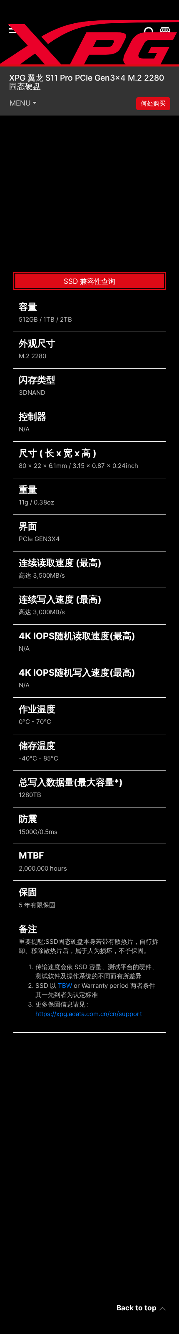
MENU (20, 103)
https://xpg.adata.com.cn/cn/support (88, 1014)
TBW (65, 985)
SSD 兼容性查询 (89, 281)
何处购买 (153, 103)
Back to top (137, 1307)
